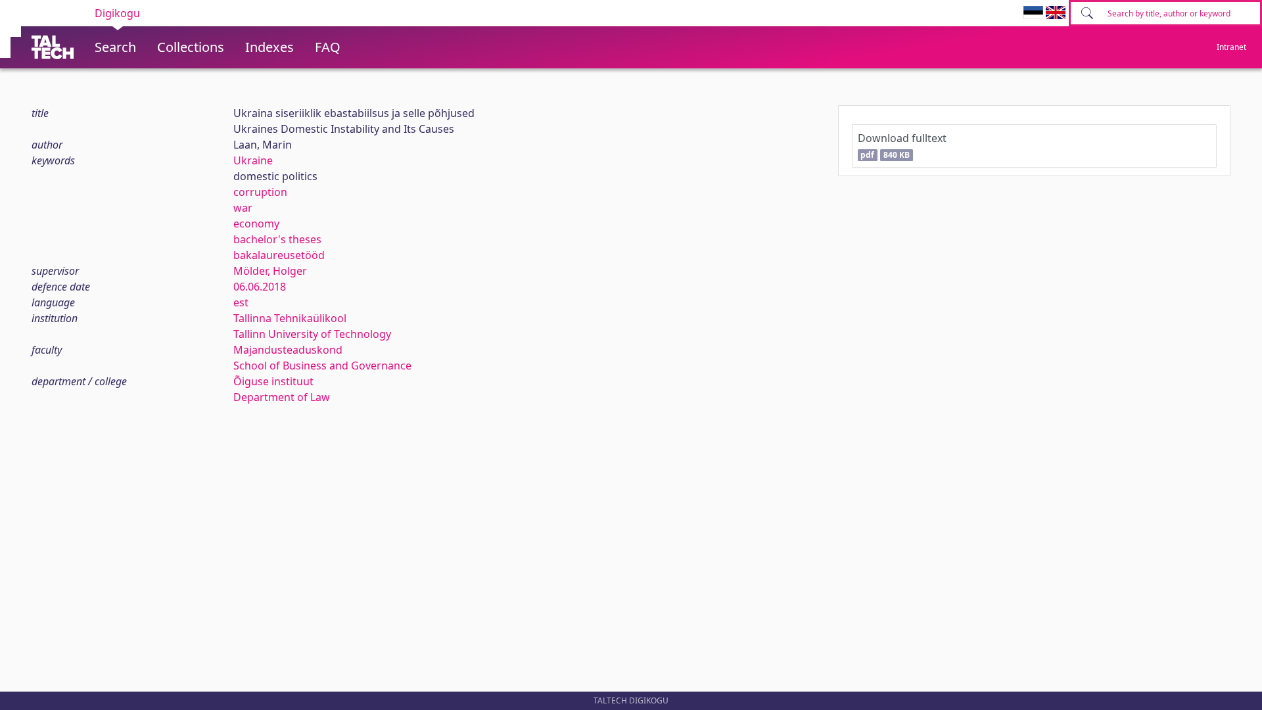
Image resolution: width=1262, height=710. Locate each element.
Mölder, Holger (270, 271)
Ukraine (253, 160)
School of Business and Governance (322, 365)
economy (256, 223)
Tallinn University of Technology (312, 334)
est (240, 302)
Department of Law (281, 397)
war (242, 208)
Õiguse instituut (273, 381)
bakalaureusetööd (279, 255)
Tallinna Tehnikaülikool (289, 318)
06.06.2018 (259, 286)
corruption (260, 192)
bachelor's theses (277, 239)
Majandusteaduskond (287, 350)
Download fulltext (902, 145)
